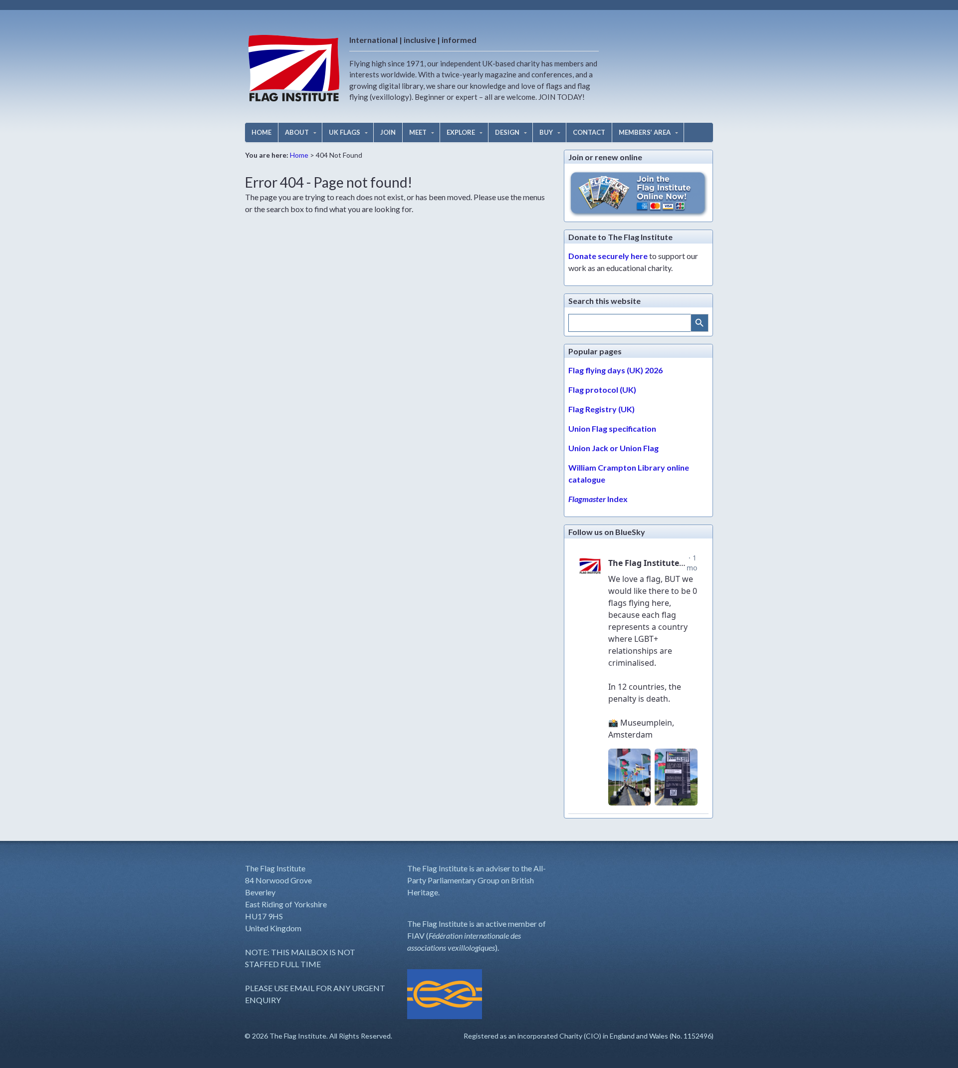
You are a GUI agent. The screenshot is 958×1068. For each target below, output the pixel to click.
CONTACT (589, 132)
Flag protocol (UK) (602, 389)
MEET (418, 132)
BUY (546, 132)
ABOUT (297, 132)
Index (598, 499)
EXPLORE (461, 132)
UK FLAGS (344, 132)
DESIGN (507, 132)
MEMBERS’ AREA (645, 132)
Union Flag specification (612, 428)
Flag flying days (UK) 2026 (615, 370)
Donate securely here (608, 256)
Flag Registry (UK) (601, 409)
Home (299, 155)
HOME (261, 132)
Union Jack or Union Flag (613, 448)
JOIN (388, 132)
